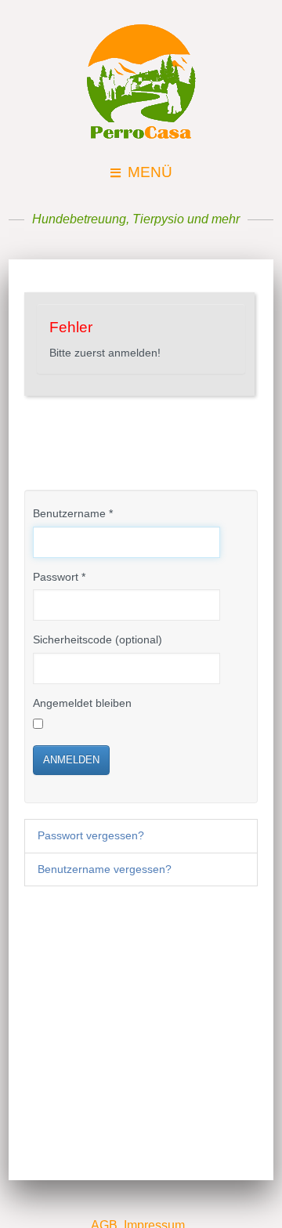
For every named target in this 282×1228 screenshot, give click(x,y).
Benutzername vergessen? (105, 869)
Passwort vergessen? (91, 836)
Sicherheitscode (72, 640)
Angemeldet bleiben (82, 703)
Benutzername (73, 514)
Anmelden (71, 760)
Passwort (59, 577)
